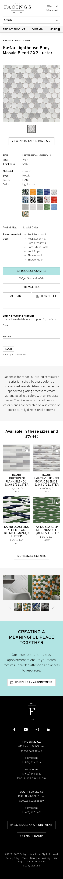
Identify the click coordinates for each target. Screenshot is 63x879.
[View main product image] (31, 129)
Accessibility (44, 858)
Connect (54, 10)
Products (7, 40)
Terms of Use (28, 858)
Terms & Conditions (35, 861)
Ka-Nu (27, 40)
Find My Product (14, 29)
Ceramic (18, 40)
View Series (31, 287)
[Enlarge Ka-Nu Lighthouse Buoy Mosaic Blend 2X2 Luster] (31, 93)
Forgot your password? (14, 354)
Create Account (24, 316)
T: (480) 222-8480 (31, 812)
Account (54, 6)
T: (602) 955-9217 (31, 762)
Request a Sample (33, 271)
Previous (9, 607)
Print (19, 296)
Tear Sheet (48, 296)
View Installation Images (30, 141)
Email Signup (33, 836)
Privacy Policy (12, 858)
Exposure (35, 865)
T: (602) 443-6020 (31, 774)
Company (38, 29)
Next (53, 607)
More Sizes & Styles (31, 556)
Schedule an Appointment (33, 682)
